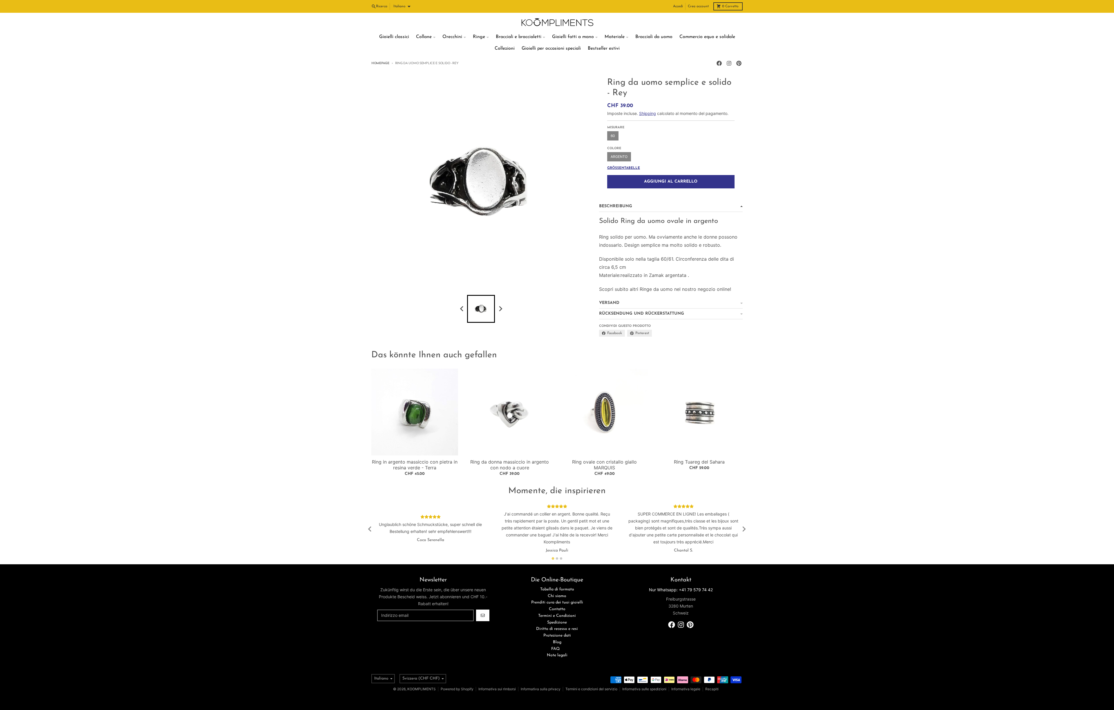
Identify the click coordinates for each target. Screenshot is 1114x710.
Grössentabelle (623, 168)
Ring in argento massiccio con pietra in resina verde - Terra (414, 465)
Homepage (380, 63)
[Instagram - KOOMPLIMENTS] (729, 63)
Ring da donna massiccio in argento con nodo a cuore (509, 465)
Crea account (698, 6)
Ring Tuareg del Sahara (699, 462)
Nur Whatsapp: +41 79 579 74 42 (681, 589)
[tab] (553, 558)
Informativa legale (685, 689)
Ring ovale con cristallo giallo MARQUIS (604, 465)
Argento (619, 156)
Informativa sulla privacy (540, 689)
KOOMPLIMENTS (421, 689)
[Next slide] (500, 309)
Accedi (678, 6)
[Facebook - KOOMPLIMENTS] (719, 63)
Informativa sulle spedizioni (644, 689)
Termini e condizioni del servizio (591, 689)
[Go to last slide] (370, 529)
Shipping (647, 113)
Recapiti (712, 689)
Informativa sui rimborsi (497, 689)
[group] (481, 309)
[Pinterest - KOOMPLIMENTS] (739, 63)
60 (613, 136)
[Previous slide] (462, 309)
